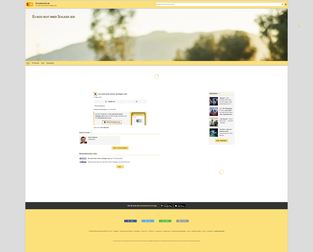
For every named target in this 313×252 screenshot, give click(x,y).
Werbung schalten (196, 231)
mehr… (120, 167)
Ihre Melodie (105, 127)
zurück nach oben (219, 231)
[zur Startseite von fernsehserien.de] (30, 4)
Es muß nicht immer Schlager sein (46, 5)
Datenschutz (167, 231)
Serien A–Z (144, 231)
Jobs (188, 231)
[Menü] (285, 4)
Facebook (210, 231)
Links (204, 231)
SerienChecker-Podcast (126, 231)
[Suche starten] (282, 4)
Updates (116, 231)
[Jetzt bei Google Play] (166, 206)
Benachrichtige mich (113, 122)
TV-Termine (35, 63)
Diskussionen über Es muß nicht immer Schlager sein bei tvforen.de (109, 162)
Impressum (159, 231)
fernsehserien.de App (148, 206)
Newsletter (137, 231)
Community (50, 63)
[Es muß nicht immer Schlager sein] (138, 118)
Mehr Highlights (221, 140)
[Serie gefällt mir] (110, 101)
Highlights (213, 93)
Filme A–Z (151, 231)
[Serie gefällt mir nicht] (137, 101)
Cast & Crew (84, 132)
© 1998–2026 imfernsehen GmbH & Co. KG (100, 231)
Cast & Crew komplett (120, 148)
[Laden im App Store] (180, 206)
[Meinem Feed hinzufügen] (95, 94)
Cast (42, 63)
